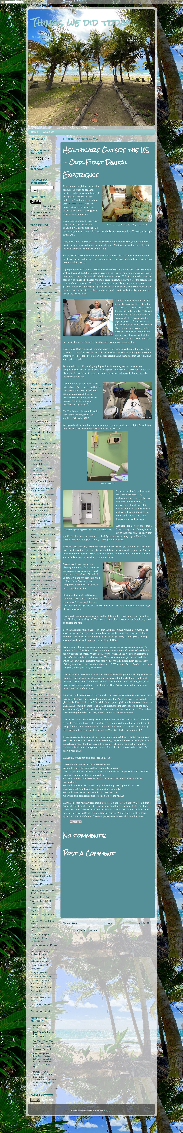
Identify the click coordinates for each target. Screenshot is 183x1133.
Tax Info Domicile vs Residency (40, 795)
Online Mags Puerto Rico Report (42, 689)
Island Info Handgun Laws (42, 584)
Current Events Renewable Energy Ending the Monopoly (42, 497)
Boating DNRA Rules (40, 421)
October (41, 278)
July (39, 312)
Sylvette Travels (40, 1071)
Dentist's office (76, 203)
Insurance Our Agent (39, 568)
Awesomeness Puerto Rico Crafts (42, 403)
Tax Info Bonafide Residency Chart (43, 788)
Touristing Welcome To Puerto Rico (41, 929)
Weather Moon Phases (40, 986)
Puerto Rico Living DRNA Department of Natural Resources (42, 717)
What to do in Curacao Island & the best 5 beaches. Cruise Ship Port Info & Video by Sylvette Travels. (44, 1080)
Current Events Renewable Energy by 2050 (42, 489)
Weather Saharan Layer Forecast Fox (40, 999)
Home (34, 132)
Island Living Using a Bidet (43, 649)
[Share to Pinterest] (80, 821)
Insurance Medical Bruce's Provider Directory (42, 563)
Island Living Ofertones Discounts (41, 611)
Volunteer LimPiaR (39, 964)
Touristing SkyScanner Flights (40, 909)
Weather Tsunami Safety (41, 1010)
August (40, 307)
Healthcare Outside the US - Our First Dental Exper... (46, 295)
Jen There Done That (43, 1041)
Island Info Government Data (43, 580)
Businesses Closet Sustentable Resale (38, 448)
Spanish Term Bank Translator (39, 778)
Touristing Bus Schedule (41, 875)
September (42, 303)
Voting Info (35, 968)
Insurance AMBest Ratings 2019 (42, 529)
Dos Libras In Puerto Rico (43, 1033)
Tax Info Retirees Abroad (41, 857)
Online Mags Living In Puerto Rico (40, 682)
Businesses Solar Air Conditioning (39, 458)
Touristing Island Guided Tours (41, 902)
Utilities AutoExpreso (40, 934)
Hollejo (36, 1027)
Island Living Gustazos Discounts (40, 604)
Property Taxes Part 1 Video (43, 698)
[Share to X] (75, 821)
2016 (36, 265)
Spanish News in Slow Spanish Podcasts (40, 763)
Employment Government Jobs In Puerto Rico (42, 509)
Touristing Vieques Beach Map (42, 915)
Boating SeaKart (37, 438)
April (39, 325)
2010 (36, 367)
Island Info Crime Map (40, 576)
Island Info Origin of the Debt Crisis (41, 594)
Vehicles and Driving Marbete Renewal (40, 953)
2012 (36, 358)
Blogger (107, 1110)
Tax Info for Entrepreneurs (42, 800)
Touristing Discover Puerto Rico (42, 885)
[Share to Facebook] (78, 821)
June (39, 316)
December (42, 269)
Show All (54, 1089)
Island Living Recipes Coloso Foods (43, 631)
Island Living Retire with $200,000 (41, 637)
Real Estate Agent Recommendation (38, 729)
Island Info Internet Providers (43, 588)
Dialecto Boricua (41, 1025)
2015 (36, 344)
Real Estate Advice (39, 723)
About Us (48, 132)
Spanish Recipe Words (40, 772)
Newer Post (70, 923)
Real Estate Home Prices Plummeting (41, 735)
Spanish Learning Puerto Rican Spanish (41, 757)
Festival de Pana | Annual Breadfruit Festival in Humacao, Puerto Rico (44, 1046)
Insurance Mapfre (38, 558)
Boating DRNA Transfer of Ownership (42, 427)
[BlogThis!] (73, 821)
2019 (36, 252)
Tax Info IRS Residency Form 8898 (41, 833)
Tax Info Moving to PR (40, 838)
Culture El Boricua (39, 463)
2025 (36, 234)
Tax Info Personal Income (42, 842)
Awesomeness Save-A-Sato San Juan (42, 416)
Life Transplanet (41, 1053)
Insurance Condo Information (43, 554)
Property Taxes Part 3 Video (43, 706)
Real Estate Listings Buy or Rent (42, 742)
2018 (36, 256)
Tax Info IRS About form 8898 (41, 816)
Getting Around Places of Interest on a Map (42, 522)
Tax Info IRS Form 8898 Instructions (41, 823)
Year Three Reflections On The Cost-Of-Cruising (46, 285)
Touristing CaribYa (39, 879)
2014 (36, 349)
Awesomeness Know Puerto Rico (43, 396)
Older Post (145, 923)
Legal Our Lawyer (38, 659)
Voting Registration (39, 972)
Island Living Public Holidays (39, 618)
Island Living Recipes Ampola (40, 624)
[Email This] (71, 821)
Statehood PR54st (38, 783)
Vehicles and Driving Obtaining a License (40, 959)
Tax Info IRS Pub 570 (40, 828)
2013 (36, 353)
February (41, 334)
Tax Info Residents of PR (41, 853)
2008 (36, 376)
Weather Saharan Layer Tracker (40, 1005)
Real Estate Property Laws (42, 747)
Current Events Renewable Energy (42, 482)
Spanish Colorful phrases (41, 751)
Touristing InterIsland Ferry (42, 896)
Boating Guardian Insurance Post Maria (43, 433)
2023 (36, 238)
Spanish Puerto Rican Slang (43, 768)
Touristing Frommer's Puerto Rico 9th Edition (43, 892)
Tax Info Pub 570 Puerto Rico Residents (41, 848)
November (42, 274)
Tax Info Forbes (37, 804)
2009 (36, 372)
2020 (36, 247)
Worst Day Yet (39, 1036)
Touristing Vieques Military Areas (43, 922)
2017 (36, 261)
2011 (36, 362)
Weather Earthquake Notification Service (39, 982)
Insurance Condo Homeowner (38, 542)
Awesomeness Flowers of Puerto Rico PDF (41, 389)
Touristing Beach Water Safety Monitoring (41, 870)
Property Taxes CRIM (40, 694)
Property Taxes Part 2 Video (43, 702)
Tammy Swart (49, 205)
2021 (36, 243)
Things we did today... (84, 22)
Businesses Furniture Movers (43, 453)
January (40, 339)
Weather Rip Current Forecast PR (39, 992)
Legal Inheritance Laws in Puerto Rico (42, 655)
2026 (36, 229)
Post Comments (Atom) (86, 930)
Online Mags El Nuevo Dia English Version (42, 676)
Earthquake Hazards (39, 503)
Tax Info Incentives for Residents (40, 809)
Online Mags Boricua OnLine (40, 669)
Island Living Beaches (40, 599)
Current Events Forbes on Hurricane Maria (42, 469)
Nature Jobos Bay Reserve (42, 663)
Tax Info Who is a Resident (42, 861)
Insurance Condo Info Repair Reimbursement (43, 549)
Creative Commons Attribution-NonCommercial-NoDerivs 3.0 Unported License (42, 213)
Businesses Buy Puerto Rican (43, 442)
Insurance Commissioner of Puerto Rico (42, 535)
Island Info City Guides (41, 572)
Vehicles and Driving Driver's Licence (43, 946)
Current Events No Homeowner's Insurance (41, 476)
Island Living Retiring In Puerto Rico (41, 644)
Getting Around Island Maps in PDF (43, 515)
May (39, 321)
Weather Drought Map (40, 976)
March (40, 330)
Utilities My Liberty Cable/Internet (39, 939)
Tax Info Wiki (36, 865)
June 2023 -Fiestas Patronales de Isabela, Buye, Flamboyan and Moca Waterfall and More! (42, 1061)
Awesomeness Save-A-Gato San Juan (42, 409)
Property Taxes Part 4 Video (43, 710)
